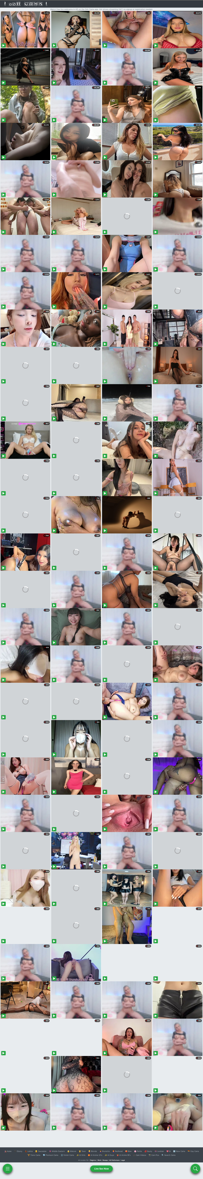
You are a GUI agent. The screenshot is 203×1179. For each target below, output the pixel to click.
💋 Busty (148, 1151)
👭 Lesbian (159, 1151)
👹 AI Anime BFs (124, 1155)
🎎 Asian (8, 1151)
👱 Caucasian (41, 1151)
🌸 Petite (138, 1151)
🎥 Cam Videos (139, 1155)
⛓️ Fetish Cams (67, 1155)
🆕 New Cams (179, 1151)
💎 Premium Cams (50, 1155)
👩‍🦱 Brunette (104, 1151)
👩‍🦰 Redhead (117, 1151)
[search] (195, 1168)
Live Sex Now (101, 1168)
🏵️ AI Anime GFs (95, 1155)
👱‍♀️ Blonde (92, 1151)
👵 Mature (71, 1151)
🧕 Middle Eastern (57, 1151)
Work (99, 1160)
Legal (123, 1160)
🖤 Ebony (18, 1151)
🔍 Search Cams (169, 1155)
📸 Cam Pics (154, 1155)
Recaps (105, 1160)
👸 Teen (82, 1151)
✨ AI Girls (81, 1155)
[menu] (7, 1168)
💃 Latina (29, 1151)
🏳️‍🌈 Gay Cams (193, 1151)
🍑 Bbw (128, 1151)
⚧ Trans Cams (34, 1155)
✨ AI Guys (109, 1155)
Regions (93, 1160)
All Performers (114, 1160)
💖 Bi (168, 1151)
